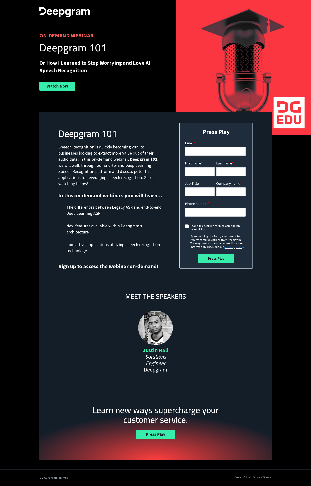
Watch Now (57, 86)
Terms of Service (262, 477)
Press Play (155, 434)
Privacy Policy (242, 477)
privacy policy (233, 247)
